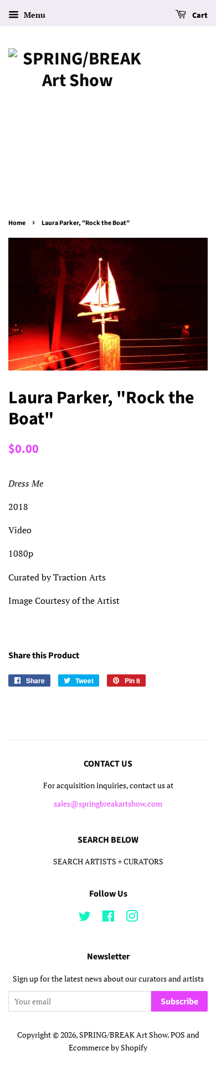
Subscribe (179, 1001)
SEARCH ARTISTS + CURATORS (108, 862)
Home (16, 223)
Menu (33, 14)
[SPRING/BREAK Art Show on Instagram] (132, 918)
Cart (199, 15)
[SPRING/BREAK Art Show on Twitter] (85, 918)
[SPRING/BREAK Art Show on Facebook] (108, 918)
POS (178, 1035)
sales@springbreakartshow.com (108, 804)
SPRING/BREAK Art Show (123, 1035)
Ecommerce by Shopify (108, 1048)
